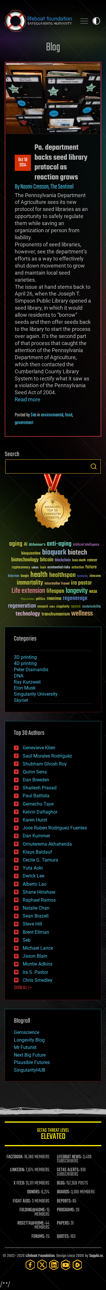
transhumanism (56, 614)
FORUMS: (38, 1236)
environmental (52, 415)
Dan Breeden (36, 780)
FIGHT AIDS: (22, 1201)
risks (52, 606)
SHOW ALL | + (23, 988)
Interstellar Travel (56, 584)
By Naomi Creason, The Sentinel (44, 187)
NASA (93, 592)
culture (35, 567)
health (39, 575)
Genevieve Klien (39, 747)
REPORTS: (64, 1201)
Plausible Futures (32, 1062)
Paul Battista (36, 796)
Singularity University (36, 694)
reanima (54, 598)
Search (94, 466)
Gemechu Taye (38, 804)
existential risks (58, 567)
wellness (82, 614)
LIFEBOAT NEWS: (69, 1157)
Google (25, 576)
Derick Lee (33, 876)
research (42, 607)
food (68, 415)
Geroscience (26, 1032)
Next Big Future (30, 1055)
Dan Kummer (36, 836)
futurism (13, 576)
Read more (27, 399)
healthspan (62, 575)
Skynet (21, 700)
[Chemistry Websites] (53, 503)
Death (43, 567)
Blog (53, 47)
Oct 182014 (22, 162)
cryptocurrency (21, 568)
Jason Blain (35, 956)
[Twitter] (42, 1265)
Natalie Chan (36, 908)
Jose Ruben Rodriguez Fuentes (55, 828)
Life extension (28, 591)
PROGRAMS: (66, 1210)
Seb (33, 415)
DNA (18, 676)
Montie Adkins (37, 964)
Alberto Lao (35, 884)
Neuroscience (27, 599)
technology (28, 614)
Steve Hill (32, 924)
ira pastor (81, 583)
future (91, 567)
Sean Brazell (36, 916)
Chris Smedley (37, 980)
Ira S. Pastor (35, 972)
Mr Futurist (25, 1047)
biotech (77, 553)
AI (25, 544)
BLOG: (61, 1183)
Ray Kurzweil (27, 682)
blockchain (63, 560)
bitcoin (46, 560)
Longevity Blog (29, 1040)
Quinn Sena (35, 772)
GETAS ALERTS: (68, 1170)
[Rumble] (77, 1265)
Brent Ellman (36, 932)
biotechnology (25, 560)
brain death (79, 560)
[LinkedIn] (54, 1265)
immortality (30, 582)
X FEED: (19, 1183)
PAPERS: (63, 1223)
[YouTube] (65, 1265)
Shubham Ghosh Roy (45, 764)
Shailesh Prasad (40, 788)
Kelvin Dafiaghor (40, 812)
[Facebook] (30, 1265)
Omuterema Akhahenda (47, 844)
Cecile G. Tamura (40, 860)
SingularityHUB (29, 1070)
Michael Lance (38, 948)
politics (40, 599)
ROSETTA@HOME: (30, 1223)
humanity (82, 576)
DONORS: (33, 1192)
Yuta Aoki (33, 868)
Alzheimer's (37, 545)
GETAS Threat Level (53, 1135)
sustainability (91, 607)
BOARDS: (63, 1192)
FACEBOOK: (14, 1157)
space (76, 606)
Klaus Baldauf (37, 852)
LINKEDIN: (17, 1170)
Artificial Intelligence (86, 545)
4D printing (25, 663)
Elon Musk (25, 688)
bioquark (54, 552)
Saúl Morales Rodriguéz (47, 756)
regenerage (75, 598)
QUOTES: (63, 1236)
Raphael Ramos (39, 900)
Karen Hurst (35, 820)
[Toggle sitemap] (84, 21)
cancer (92, 560)
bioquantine (31, 553)
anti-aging (59, 544)
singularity (62, 607)
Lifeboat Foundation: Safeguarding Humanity (38, 21)
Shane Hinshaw (39, 892)
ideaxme (95, 576)
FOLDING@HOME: (32, 1210)
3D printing (25, 657)
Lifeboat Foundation (40, 1256)
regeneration (22, 606)
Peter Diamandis (31, 669)
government (24, 423)
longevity (77, 591)
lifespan (55, 591)
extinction (78, 568)
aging (15, 544)
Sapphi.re (96, 1256)
